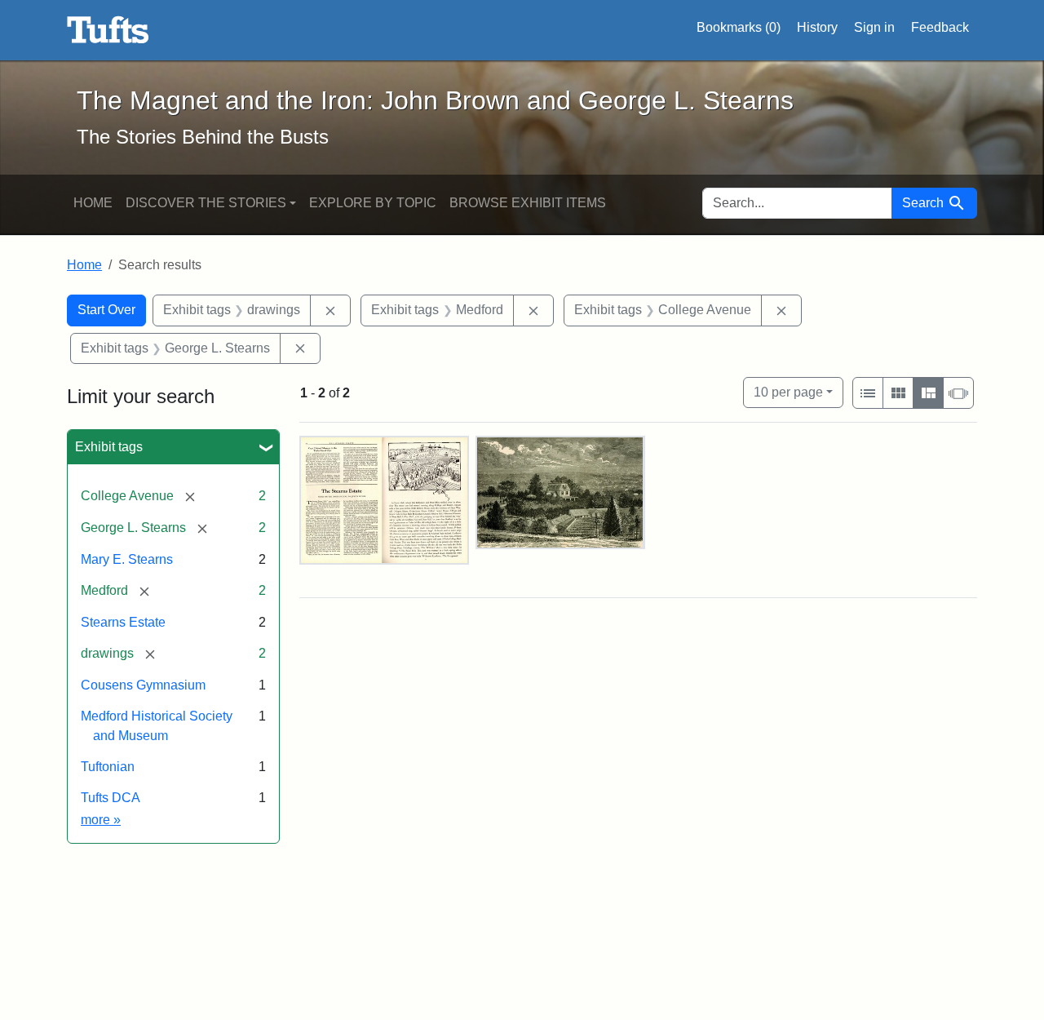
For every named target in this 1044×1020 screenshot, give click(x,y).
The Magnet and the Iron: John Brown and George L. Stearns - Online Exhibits (108, 30)
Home (93, 203)
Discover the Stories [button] (206, 203)
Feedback (940, 27)
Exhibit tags (109, 447)
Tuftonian (108, 767)
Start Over (106, 310)
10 (788, 391)
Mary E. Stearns (127, 559)
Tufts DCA (110, 798)
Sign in (874, 27)
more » (101, 820)
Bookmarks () (739, 27)
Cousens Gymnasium (143, 685)
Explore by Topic (372, 203)
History (817, 27)
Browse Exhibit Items (527, 203)
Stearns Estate (123, 622)
